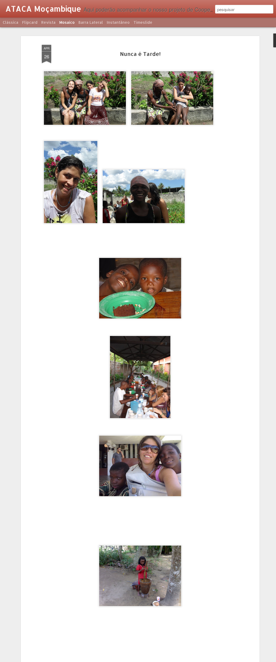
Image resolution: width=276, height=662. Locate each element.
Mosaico (67, 22)
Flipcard (29, 22)
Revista (48, 22)
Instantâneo (118, 22)
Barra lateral (90, 22)
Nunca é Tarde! (140, 53)
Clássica (10, 22)
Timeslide (142, 22)
